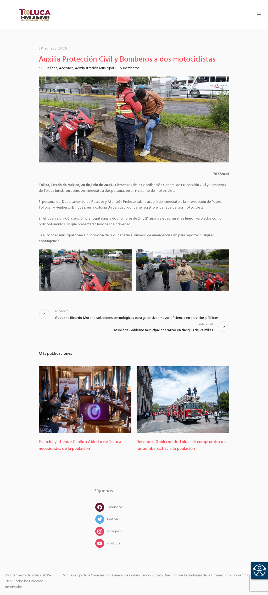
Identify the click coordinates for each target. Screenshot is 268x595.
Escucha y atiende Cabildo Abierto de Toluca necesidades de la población (80, 445)
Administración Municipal (94, 68)
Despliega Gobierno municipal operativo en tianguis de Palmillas (163, 330)
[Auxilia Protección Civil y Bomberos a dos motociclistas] (134, 119)
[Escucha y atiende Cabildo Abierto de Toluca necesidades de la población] (85, 399)
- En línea (50, 68)
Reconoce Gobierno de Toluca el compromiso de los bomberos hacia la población (181, 445)
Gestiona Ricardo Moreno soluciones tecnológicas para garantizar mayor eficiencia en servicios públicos (137, 318)
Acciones (66, 68)
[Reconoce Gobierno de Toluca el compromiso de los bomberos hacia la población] (183, 399)
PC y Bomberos (127, 68)
